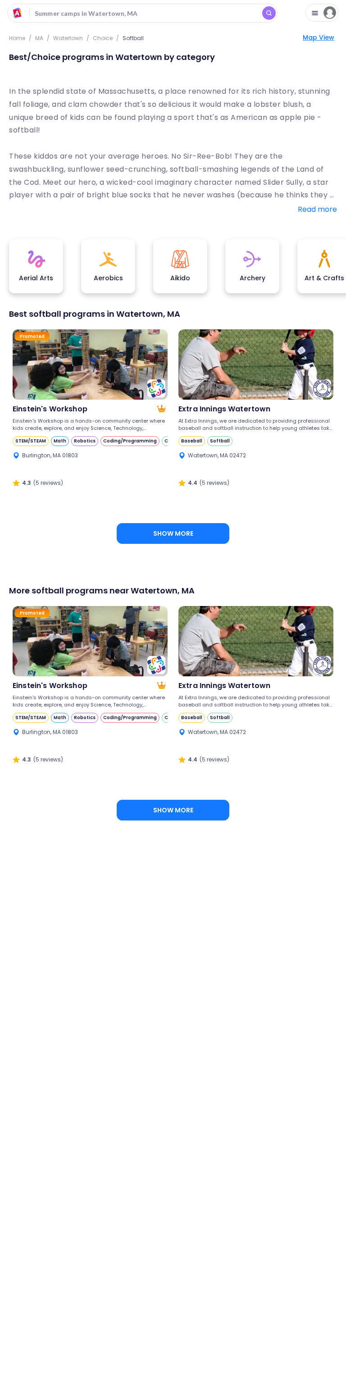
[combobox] (142, 13)
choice (103, 38)
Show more (173, 533)
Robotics (85, 441)
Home (17, 38)
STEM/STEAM (30, 441)
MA (39, 38)
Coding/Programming (130, 441)
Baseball (191, 441)
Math (60, 441)
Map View (318, 37)
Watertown (68, 38)
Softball (220, 441)
